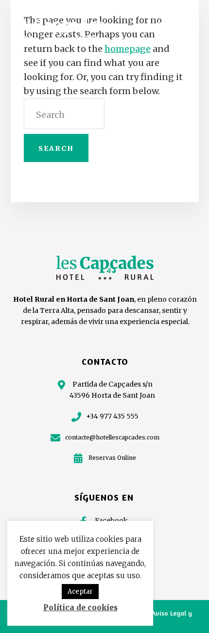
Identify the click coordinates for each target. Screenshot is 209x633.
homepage (127, 48)
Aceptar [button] (80, 591)
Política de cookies (80, 607)
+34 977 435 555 (112, 416)
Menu (182, 24)
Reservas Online (112, 457)
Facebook (111, 520)
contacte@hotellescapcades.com (112, 437)
